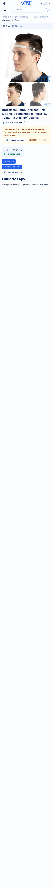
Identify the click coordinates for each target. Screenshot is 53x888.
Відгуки (18, 26)
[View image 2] (39, 94)
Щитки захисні (40, 17)
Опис (8, 26)
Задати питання (15, 172)
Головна (5, 17)
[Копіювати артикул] (25, 122)
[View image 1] (14, 94)
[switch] (45, 3)
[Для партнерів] (4, 3)
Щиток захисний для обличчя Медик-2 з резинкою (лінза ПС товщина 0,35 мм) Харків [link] (11, 20)
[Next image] (47, 57)
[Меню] (5, 10)
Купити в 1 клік (13, 167)
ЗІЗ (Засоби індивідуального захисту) (21, 17)
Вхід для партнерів (17, 140)
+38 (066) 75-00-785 (36, 140)
